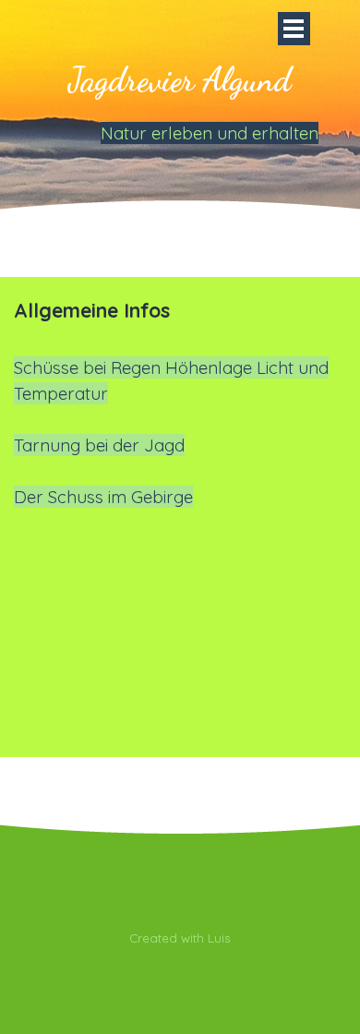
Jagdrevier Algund (179, 80)
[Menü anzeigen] (294, 28)
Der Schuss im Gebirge (103, 497)
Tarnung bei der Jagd (99, 445)
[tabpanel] (180, 402)
